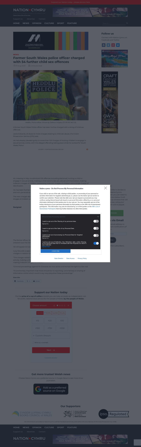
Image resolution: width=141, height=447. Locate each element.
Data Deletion (58, 258)
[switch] (96, 221)
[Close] (106, 189)
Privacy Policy (82, 258)
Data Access (70, 258)
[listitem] (70, 217)
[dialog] (70, 223)
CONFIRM (55, 251)
